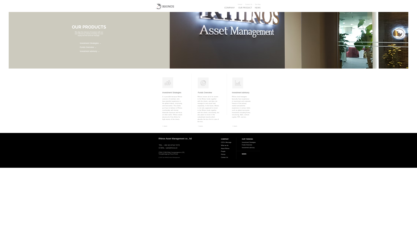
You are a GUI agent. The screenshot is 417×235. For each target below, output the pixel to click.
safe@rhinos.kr (171, 148)
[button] (258, 4)
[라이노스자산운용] (165, 6)
